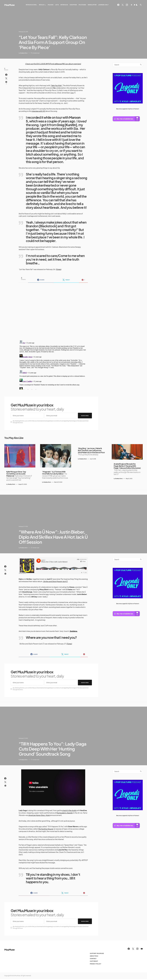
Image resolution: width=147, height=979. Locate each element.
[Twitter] (123, 5)
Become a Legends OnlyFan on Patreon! (127, 109)
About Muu (94, 956)
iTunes (58, 269)
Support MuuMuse (97, 953)
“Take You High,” (56, 85)
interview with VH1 (38, 111)
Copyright (94, 961)
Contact (93, 958)
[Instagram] (127, 5)
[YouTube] (142, 949)
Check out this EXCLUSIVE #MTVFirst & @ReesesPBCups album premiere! (53, 64)
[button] (134, 5)
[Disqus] (53, 310)
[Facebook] (118, 5)
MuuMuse (9, 4)
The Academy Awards (64, 813)
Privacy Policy (95, 964)
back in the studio (69, 810)
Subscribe (85, 415)
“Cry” (72, 93)
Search (141, 64)
